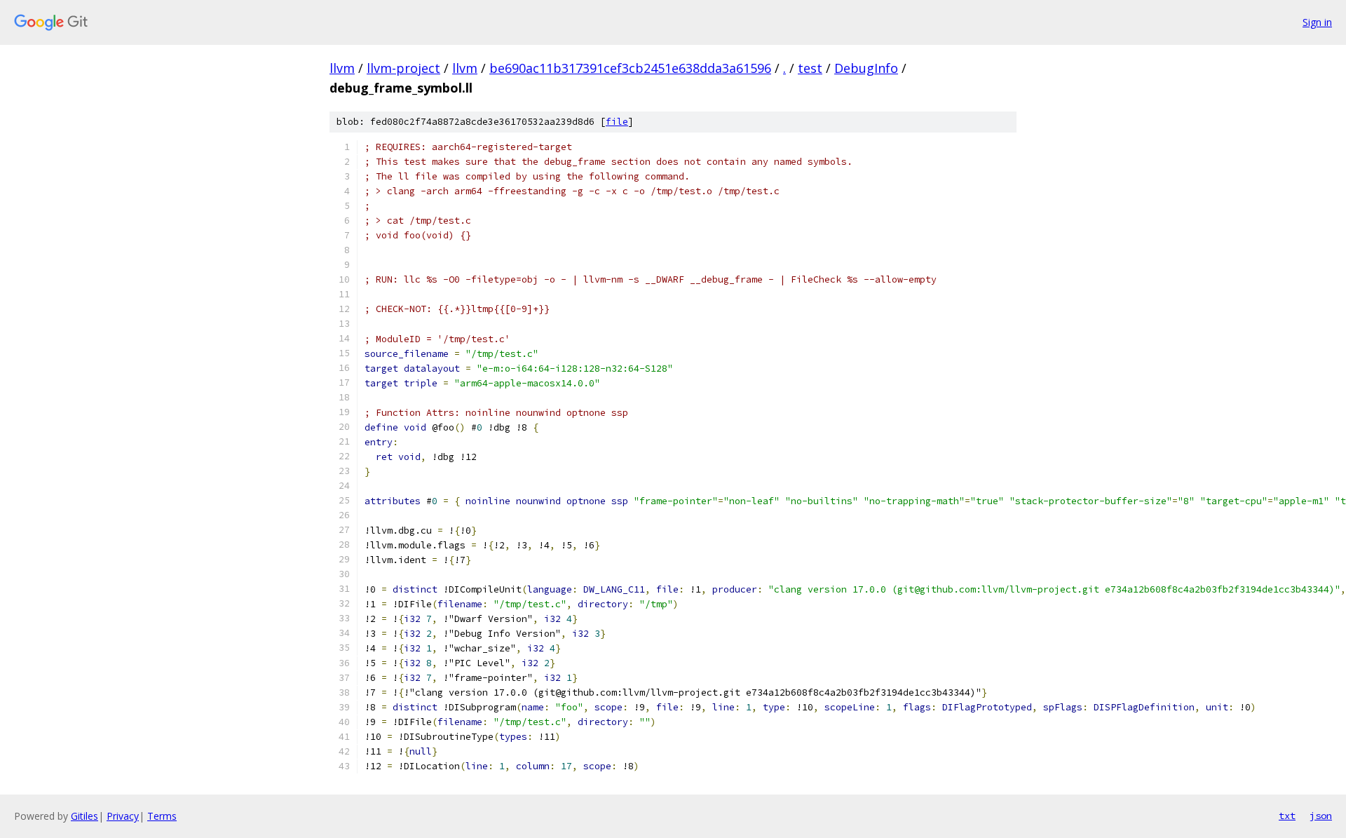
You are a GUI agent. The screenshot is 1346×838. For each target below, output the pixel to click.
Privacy (123, 816)
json (1321, 815)
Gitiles (84, 816)
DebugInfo (866, 68)
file (617, 122)
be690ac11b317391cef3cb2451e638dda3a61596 (630, 68)
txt (1287, 815)
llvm (342, 68)
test (810, 68)
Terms (162, 816)
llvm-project (403, 68)
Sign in (1317, 22)
